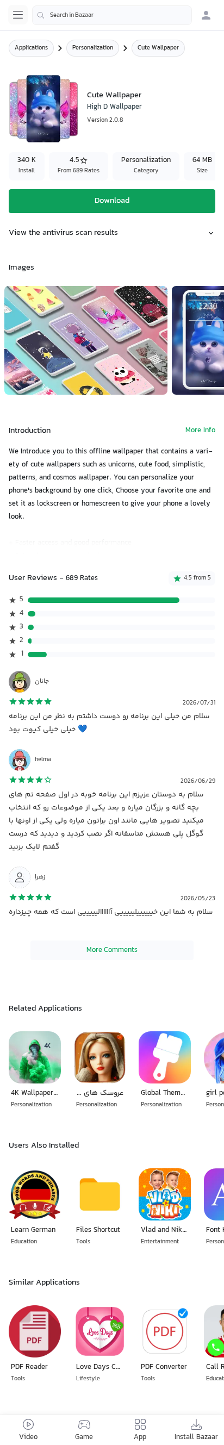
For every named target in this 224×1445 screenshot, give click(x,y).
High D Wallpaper (114, 107)
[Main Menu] (18, 14)
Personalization (92, 48)
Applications (31, 48)
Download (112, 201)
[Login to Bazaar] (206, 15)
